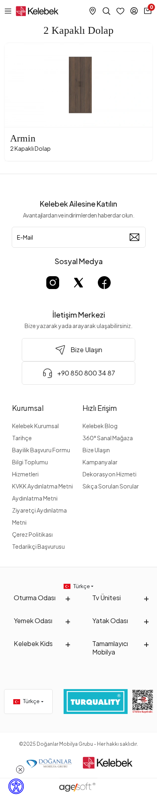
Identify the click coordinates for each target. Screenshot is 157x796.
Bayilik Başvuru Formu (41, 449)
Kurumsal (28, 407)
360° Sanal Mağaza (108, 437)
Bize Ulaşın (96, 449)
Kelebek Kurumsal (35, 425)
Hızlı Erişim (100, 407)
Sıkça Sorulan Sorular (111, 486)
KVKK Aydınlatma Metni (42, 486)
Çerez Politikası (32, 534)
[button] (15, 85)
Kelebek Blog (100, 425)
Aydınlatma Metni (35, 498)
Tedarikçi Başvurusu (38, 546)
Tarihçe (22, 437)
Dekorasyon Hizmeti (109, 474)
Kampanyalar (100, 462)
